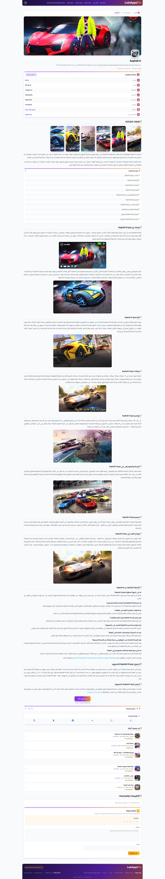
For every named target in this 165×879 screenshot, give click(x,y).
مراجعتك (138, 827)
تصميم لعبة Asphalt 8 (132, 199)
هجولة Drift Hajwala (91, 657)
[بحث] (25, 3)
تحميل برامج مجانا (38, 873)
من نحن (110, 873)
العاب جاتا (102, 3)
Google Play (28, 114)
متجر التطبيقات (48, 873)
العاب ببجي (95, 3)
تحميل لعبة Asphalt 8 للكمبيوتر (130, 219)
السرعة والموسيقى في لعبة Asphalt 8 (127, 195)
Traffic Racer (79, 657)
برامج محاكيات (78, 3)
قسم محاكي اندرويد (94, 692)
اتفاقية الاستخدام (118, 873)
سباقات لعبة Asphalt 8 (132, 185)
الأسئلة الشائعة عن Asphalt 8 (130, 209)
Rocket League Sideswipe (107, 657)
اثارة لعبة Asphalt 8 (133, 180)
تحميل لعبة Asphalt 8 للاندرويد (130, 214)
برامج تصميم (70, 3)
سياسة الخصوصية (129, 873)
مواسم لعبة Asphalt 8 (132, 190)
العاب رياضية (87, 3)
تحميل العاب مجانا (30, 109)
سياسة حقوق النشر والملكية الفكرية (56, 3)
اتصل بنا (104, 873)
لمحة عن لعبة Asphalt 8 (132, 175)
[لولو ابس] (133, 2)
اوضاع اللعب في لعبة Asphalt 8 (130, 204)
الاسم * (138, 844)
